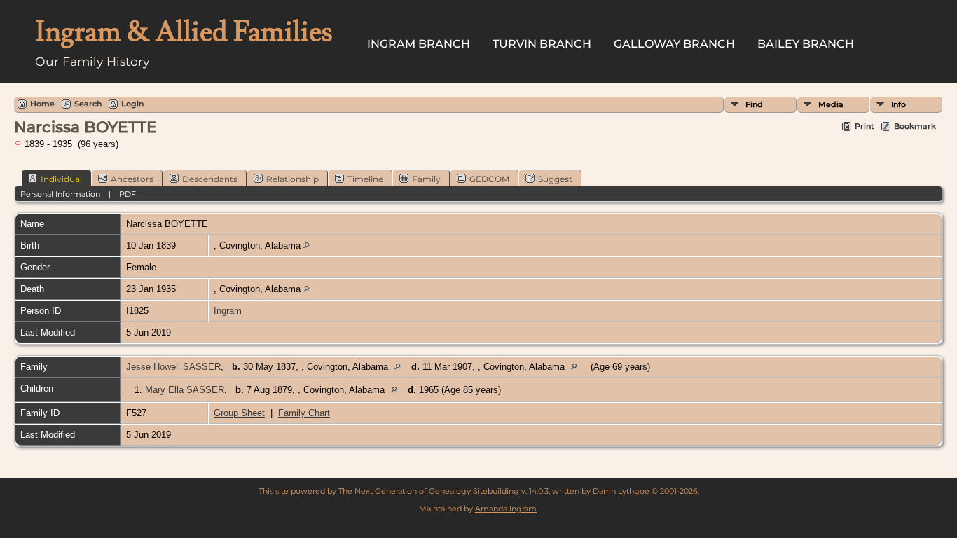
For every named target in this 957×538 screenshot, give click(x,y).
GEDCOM (489, 179)
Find (754, 104)
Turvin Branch (542, 43)
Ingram (228, 310)
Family (426, 179)
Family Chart (304, 413)
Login (132, 104)
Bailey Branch (805, 43)
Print (864, 126)
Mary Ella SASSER (184, 390)
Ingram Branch (418, 43)
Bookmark (915, 126)
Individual (61, 179)
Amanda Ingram (506, 508)
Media (831, 104)
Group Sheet (239, 413)
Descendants (209, 179)
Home (42, 104)
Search (88, 104)
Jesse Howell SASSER (173, 366)
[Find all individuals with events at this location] (306, 245)
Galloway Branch (674, 43)
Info (898, 104)
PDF (127, 194)
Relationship (292, 179)
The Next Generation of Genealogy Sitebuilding (428, 491)
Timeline (365, 179)
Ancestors (132, 179)
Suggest (555, 179)
